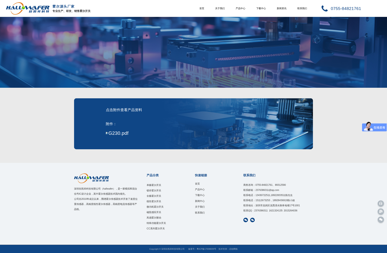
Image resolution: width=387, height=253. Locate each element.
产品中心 (240, 8)
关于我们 (220, 8)
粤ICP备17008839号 (206, 249)
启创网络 (233, 249)
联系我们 (302, 8)
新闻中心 (200, 201)
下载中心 (261, 8)
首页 (201, 8)
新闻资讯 (281, 8)
